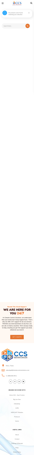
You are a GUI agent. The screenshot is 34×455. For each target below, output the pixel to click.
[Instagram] (19, 381)
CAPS (17, 408)
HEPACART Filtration (17, 412)
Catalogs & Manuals (17, 443)
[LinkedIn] (23, 381)
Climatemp (17, 404)
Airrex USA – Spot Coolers (17, 395)
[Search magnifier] (28, 7)
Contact (17, 439)
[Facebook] (15, 381)
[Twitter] (10, 381)
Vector (17, 421)
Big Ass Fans (17, 399)
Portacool (17, 417)
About (17, 435)
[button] (31, 3)
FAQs (17, 448)
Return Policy (17, 452)
